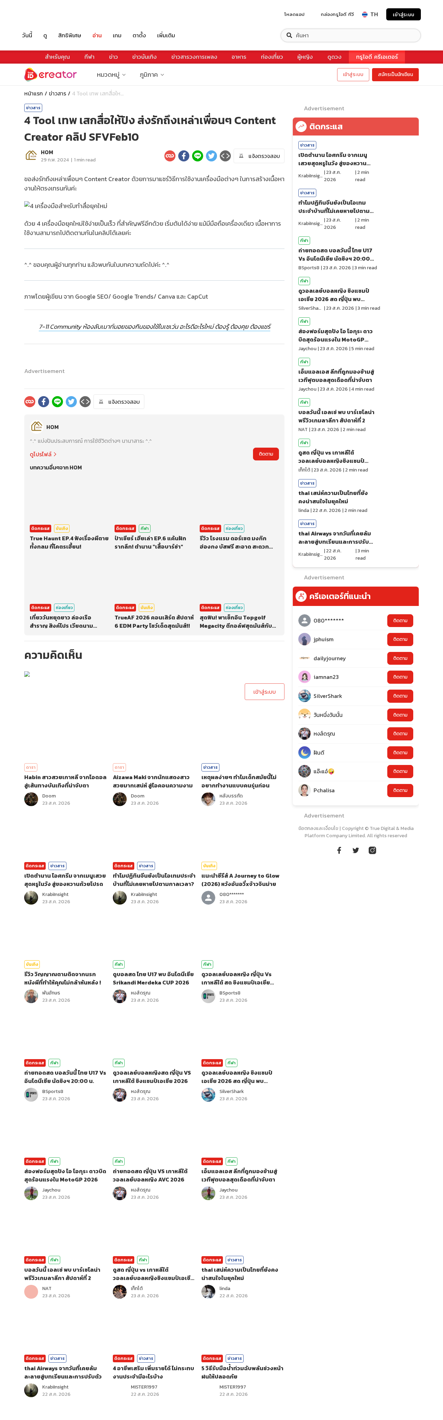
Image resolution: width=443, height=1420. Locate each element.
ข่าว (113, 57)
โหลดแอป (294, 14)
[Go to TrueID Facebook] (339, 849)
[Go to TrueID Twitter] (355, 849)
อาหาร (239, 57)
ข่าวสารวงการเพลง (194, 57)
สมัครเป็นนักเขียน (395, 74)
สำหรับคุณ (57, 57)
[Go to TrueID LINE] (372, 849)
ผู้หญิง (305, 57)
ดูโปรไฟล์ (41, 454)
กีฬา (89, 57)
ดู (45, 35)
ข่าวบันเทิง (144, 57)
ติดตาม (266, 454)
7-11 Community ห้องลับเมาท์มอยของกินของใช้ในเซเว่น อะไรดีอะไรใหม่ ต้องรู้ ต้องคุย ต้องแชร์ (154, 326)
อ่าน (97, 35)
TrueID (43, 14)
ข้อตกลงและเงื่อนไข (318, 828)
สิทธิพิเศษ (69, 35)
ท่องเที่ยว (272, 57)
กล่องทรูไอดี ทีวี (337, 14)
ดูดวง (334, 57)
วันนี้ (27, 35)
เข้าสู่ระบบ (403, 14)
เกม (117, 35)
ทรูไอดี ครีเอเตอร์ (377, 57)
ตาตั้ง (139, 35)
